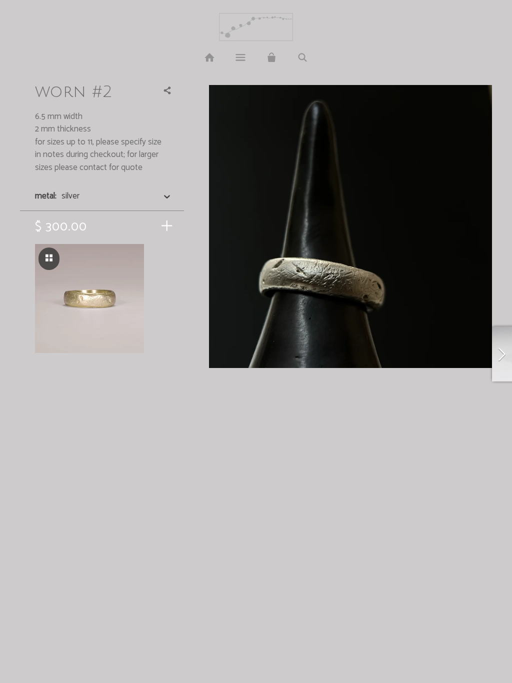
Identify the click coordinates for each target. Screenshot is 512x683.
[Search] (303, 58)
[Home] (209, 58)
